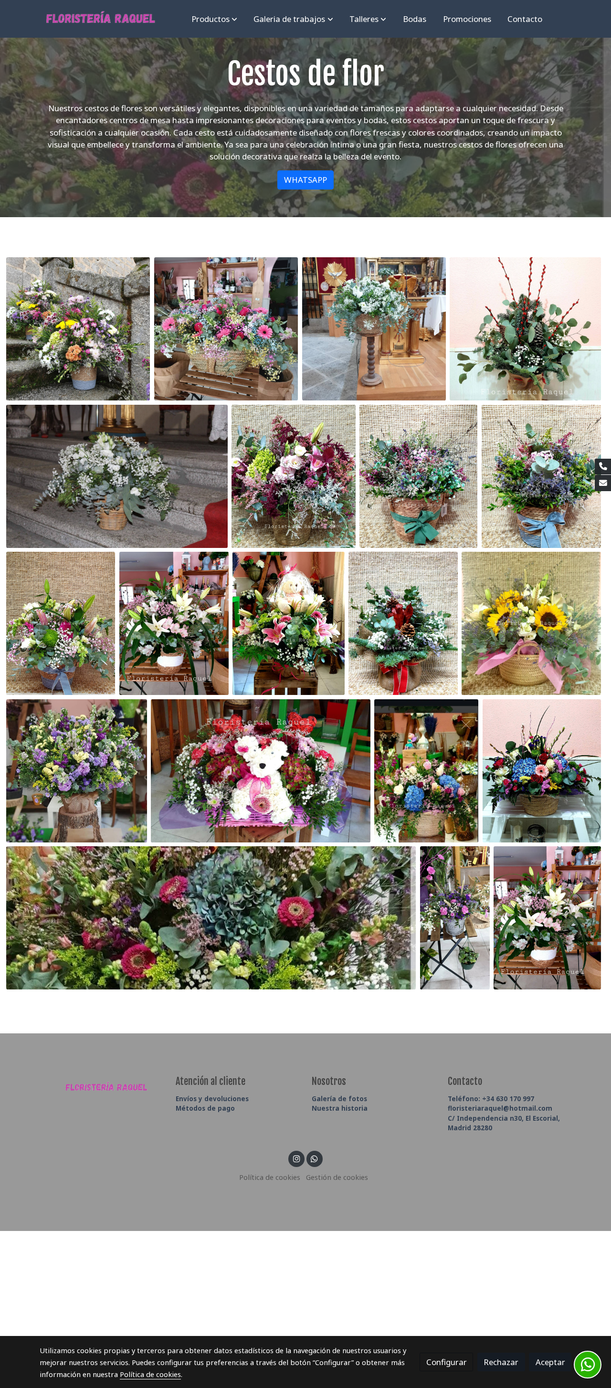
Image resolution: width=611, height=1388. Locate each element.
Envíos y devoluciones (212, 1098)
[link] (100, 19)
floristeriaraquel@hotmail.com (500, 1108)
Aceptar (550, 1361)
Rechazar (501, 1361)
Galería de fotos (339, 1098)
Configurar (446, 1361)
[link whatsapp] (314, 1158)
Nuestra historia (340, 1108)
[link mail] (603, 483)
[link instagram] (296, 1158)
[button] (214, 18)
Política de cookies (269, 1177)
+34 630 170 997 (491, 1098)
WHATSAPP (305, 179)
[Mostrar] (78, 328)
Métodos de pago (205, 1108)
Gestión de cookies (337, 1177)
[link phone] (603, 467)
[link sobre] (101, 1085)
